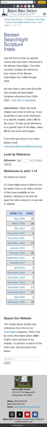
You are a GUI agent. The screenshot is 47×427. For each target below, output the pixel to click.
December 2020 (16, 287)
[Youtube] (21, 6)
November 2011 (16, 238)
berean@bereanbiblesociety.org (26, 407)
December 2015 (16, 243)
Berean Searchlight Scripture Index (21, 22)
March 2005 (18, 223)
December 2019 (16, 272)
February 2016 (17, 253)
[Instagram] (25, 6)
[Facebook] (35, 415)
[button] (44, 14)
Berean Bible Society (13, 19)
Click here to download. (23, 100)
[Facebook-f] (14, 6)
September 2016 (16, 258)
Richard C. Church (29, 425)
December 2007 (16, 233)
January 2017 (17, 262)
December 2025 (16, 302)
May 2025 (19, 297)
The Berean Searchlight (35, 19)
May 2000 (19, 218)
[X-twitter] (18, 6)
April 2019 (19, 267)
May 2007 (19, 228)
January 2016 (17, 248)
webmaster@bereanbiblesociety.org (23, 146)
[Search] (34, 2)
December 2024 (16, 292)
